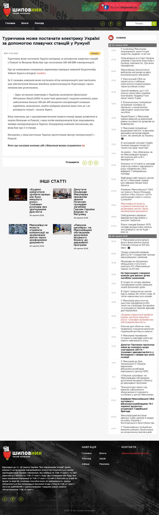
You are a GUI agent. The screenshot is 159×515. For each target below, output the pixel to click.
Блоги (24, 23)
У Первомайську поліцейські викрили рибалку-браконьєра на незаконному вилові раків (137, 429)
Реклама (104, 464)
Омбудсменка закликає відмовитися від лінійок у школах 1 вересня (134, 218)
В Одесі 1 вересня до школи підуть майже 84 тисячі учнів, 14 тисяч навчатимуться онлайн (138, 294)
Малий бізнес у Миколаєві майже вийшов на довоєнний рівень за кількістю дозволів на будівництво (137, 120)
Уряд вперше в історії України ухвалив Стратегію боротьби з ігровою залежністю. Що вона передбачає (137, 62)
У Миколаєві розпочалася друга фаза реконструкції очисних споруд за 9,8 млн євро (135, 244)
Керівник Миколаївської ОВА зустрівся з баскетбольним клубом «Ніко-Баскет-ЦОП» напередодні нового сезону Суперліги (137, 195)
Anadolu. (41, 73)
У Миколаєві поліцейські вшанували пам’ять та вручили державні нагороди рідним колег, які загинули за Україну (137, 132)
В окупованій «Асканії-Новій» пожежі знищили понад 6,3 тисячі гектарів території (137, 145)
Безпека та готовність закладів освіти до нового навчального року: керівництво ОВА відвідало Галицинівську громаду (138, 169)
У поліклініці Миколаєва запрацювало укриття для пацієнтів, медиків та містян (136, 51)
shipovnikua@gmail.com (135, 453)
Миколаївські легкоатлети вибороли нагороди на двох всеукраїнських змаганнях (136, 72)
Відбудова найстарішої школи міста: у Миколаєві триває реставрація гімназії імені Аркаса (137, 181)
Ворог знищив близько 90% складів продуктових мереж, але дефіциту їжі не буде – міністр (136, 228)
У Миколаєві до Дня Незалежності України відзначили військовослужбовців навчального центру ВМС (135, 366)
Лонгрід (39, 23)
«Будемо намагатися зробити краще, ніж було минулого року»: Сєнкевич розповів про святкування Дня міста (40, 200)
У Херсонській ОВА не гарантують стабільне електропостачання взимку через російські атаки (136, 83)
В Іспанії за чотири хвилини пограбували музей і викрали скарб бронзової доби (136, 284)
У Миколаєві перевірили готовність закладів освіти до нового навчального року (137, 338)
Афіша (85, 464)
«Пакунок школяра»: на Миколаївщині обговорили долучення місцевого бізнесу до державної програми (83, 235)
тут (83, 145)
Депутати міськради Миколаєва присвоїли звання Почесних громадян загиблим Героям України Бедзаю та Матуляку (84, 202)
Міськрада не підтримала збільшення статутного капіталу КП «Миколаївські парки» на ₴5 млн (135, 265)
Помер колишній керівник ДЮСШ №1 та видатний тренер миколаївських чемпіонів (138, 254)
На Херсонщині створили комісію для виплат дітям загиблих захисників (135, 275)
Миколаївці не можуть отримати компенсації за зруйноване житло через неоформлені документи (39, 234)
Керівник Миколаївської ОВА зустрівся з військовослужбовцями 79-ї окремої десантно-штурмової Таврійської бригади (137, 405)
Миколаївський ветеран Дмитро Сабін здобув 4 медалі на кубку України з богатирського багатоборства (138, 419)
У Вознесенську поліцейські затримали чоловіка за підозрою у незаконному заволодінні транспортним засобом (136, 107)
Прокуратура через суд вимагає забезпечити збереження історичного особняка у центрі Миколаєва (137, 391)
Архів (102, 459)
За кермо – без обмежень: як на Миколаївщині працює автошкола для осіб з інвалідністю (137, 156)
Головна (10, 23)
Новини (121, 38)
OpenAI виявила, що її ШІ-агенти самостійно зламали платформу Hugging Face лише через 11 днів (135, 94)
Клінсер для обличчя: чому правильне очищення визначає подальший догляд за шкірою (137, 329)
